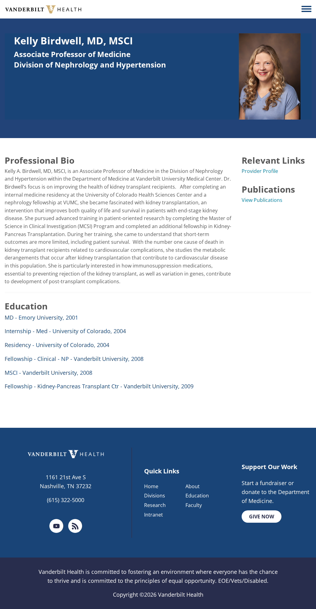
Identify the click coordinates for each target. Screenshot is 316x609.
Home (151, 486)
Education (197, 495)
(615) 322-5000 (65, 500)
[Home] (43, 9)
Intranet (153, 514)
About (192, 486)
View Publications (262, 200)
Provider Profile (260, 171)
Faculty (193, 505)
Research (155, 505)
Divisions (154, 495)
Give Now (261, 516)
